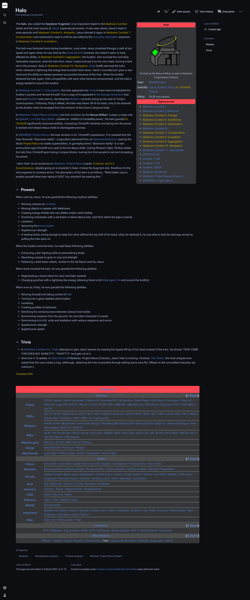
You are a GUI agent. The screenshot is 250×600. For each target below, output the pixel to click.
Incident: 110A (151, 158)
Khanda (172, 474)
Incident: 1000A (152, 167)
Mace (68, 494)
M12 (97, 413)
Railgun (80, 447)
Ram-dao (64, 478)
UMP (83, 418)
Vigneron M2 (101, 418)
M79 (92, 530)
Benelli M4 (68, 423)
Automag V (79, 400)
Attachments (30, 453)
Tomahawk (103, 483)
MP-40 (129, 413)
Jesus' (55, 28)
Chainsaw (84, 510)
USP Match (188, 404)
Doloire (68, 483)
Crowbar (136, 510)
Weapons (23, 556)
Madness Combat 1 (154, 106)
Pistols (30, 404)
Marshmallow (128, 540)
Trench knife (154, 463)
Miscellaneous (157, 82)
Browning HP (108, 400)
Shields (29, 505)
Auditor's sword (53, 474)
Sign (190, 510)
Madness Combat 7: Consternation (164, 132)
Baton (47, 494)
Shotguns (30, 425)
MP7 (154, 413)
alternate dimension (105, 139)
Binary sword (71, 474)
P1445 (102, 404)
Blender (46, 540)
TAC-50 (48, 437)
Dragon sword (132, 474)
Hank (92, 65)
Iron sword (160, 474)
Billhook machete (74, 469)
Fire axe (78, 483)
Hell (69, 294)
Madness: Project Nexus (68, 163)
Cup (145, 510)
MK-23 (83, 404)
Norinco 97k (127, 423)
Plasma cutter (65, 519)
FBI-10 (47, 413)
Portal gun (68, 447)
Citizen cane (99, 510)
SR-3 (193, 432)
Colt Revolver (125, 400)
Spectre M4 (50, 418)
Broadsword (87, 474)
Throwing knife (137, 463)
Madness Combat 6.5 (156, 128)
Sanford (32, 99)
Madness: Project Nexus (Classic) (163, 176)
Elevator (78, 540)
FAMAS (108, 432)
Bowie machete (95, 469)
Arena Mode (58, 358)
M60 (68, 442)
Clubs (29, 494)
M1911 (73, 404)
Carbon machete (115, 469)
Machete (154, 469)
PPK (110, 404)
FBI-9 (117, 432)
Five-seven (173, 400)
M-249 (59, 442)
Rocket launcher (120, 530)
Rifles (30, 435)
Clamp (111, 510)
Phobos (153, 91)
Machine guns (30, 442)
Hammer (49, 489)
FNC (124, 432)
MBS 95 (106, 413)
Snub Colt (165, 404)
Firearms (101, 395)
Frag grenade (71, 530)
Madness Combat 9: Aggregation (162, 141)
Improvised (30, 512)
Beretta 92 (93, 400)
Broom (73, 510)
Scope (80, 453)
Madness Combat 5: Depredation (162, 124)
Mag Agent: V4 (111, 280)
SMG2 (193, 413)
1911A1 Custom (53, 400)
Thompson (65, 418)
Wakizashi (125, 478)
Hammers (30, 489)
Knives (30, 464)
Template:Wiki (24, 374)
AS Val (84, 432)
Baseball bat (51, 510)
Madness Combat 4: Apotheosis (162, 119)
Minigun (87, 442)
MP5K (146, 413)
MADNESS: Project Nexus (158, 180)
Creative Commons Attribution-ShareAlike (116, 569)
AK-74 (56, 432)
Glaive (47, 499)
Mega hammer (73, 489)
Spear (74, 499)
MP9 (161, 413)
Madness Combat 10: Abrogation (163, 145)
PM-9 (185, 413)
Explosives (101, 525)
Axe (46, 483)
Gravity (115, 540)
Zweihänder (139, 478)
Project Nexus (31, 143)
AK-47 (47, 432)
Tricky (171, 87)
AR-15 (75, 432)
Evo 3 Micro (157, 400)
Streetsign (50, 514)
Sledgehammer (93, 489)
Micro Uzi (118, 413)
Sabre (74, 478)
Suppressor (93, 453)
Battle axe (56, 483)
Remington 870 (144, 423)
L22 (145, 432)
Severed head (177, 510)
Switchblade (119, 463)
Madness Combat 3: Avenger (160, 115)
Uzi (90, 418)
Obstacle (143, 540)
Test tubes (64, 514)
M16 (174, 432)
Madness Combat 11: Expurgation (163, 150)
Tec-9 (177, 404)
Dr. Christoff (183, 87)
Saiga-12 (160, 423)
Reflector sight (67, 453)
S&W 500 (120, 404)
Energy (30, 447)
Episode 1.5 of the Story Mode (36, 119)
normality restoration (105, 37)
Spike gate (157, 540)
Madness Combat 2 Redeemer (161, 111)
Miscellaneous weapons (46, 556)
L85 (152, 432)
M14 (167, 432)
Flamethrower (93, 540)
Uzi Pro (48, 408)
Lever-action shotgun (88, 423)
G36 (131, 432)
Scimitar (84, 478)
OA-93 (169, 413)
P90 (178, 413)
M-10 (82, 413)
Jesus (152, 87)
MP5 (138, 413)
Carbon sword (104, 474)
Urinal (75, 514)
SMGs (30, 416)
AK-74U (66, 432)
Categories (22, 550)
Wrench (85, 514)
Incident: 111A (151, 163)
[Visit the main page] (4, 5)
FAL (100, 432)
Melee (101, 458)
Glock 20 (49, 404)
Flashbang (56, 530)
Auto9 (67, 400)
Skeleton (75, 99)
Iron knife (94, 463)
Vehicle (169, 540)
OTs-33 (93, 404)
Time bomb (165, 530)
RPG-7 (135, 530)
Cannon (57, 540)
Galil (138, 432)
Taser (78, 519)
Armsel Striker (52, 423)
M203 (84, 530)
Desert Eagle (142, 400)
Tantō (114, 478)
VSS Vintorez (72, 437)
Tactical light (109, 453)
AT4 (80, 52)
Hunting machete (136, 469)
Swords (30, 476)
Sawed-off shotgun (177, 423)
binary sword (46, 225)
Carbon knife (80, 463)
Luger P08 (61, 404)
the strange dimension (110, 94)
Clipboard (123, 510)
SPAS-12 (65, 427)
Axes (30, 484)
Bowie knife (50, 463)
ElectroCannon (52, 447)
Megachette (167, 469)
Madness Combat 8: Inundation (162, 137)
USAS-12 (77, 427)
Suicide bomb (149, 530)
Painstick (90, 483)
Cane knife (65, 463)
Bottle (63, 510)
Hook (152, 510)
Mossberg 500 (110, 423)
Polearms (30, 500)
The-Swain (157, 358)
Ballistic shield (52, 505)
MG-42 (76, 442)
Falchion (147, 474)
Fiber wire (49, 519)
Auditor (161, 87)
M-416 (159, 432)
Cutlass (118, 474)
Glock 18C (186, 400)
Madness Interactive (155, 171)
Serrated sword (100, 478)
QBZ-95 (184, 432)
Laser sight (50, 453)
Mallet (59, 489)
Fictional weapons (74, 556)
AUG (93, 432)
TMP (76, 418)
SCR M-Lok (152, 404)
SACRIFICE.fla (151, 154)
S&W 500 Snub (135, 404)
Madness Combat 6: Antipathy (56, 32)
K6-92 (56, 413)
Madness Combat (116, 23)
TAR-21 (58, 437)
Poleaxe (64, 499)
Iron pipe (163, 510)
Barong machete (53, 469)
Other (29, 520)
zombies (50, 204)
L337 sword (185, 474)
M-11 (90, 413)
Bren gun (49, 442)
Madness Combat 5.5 (37, 349)
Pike (55, 499)
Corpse (68, 540)
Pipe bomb (103, 530)
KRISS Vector (69, 413)
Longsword (50, 478)
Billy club (58, 494)
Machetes (30, 469)
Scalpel (106, 463)
